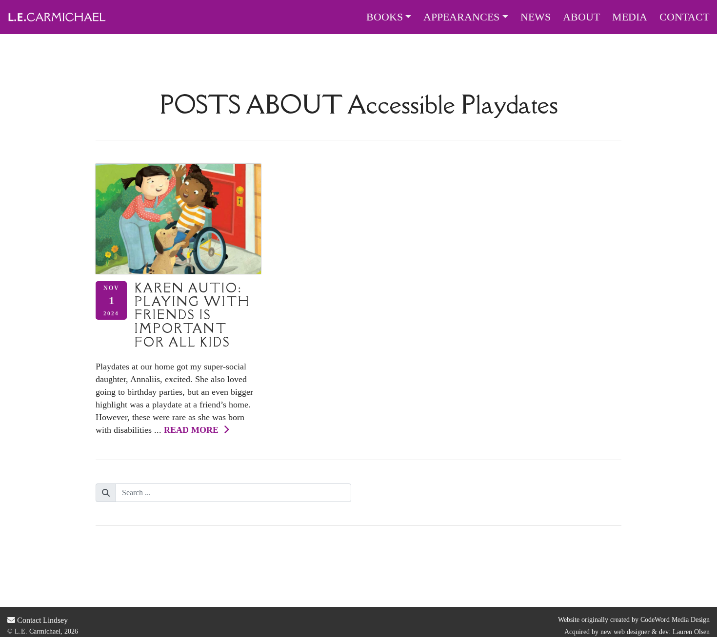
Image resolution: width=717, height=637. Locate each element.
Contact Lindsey (41, 620)
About (581, 17)
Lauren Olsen (691, 632)
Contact (684, 17)
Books (384, 17)
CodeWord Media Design (675, 619)
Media (629, 17)
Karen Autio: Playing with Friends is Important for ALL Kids (192, 314)
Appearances (461, 17)
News (535, 17)
